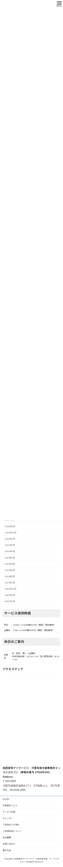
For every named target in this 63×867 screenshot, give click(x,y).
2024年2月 (10, 576)
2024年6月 (10, 557)
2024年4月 (10, 564)
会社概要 (7, 837)
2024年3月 (10, 570)
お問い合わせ (9, 844)
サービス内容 (9, 812)
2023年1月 (10, 582)
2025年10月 (10, 532)
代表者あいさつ (10, 805)
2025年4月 (10, 539)
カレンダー (8, 818)
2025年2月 (10, 545)
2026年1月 (10, 526)
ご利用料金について (12, 831)
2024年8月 (10, 551)
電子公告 (7, 850)
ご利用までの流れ (11, 824)
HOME (6, 799)
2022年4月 (10, 601)
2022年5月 (10, 595)
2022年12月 (10, 589)
